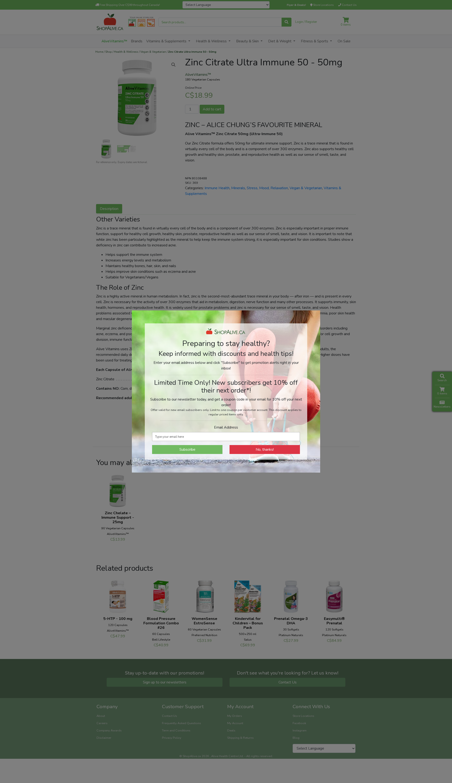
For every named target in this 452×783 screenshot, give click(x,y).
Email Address (226, 427)
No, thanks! (265, 449)
